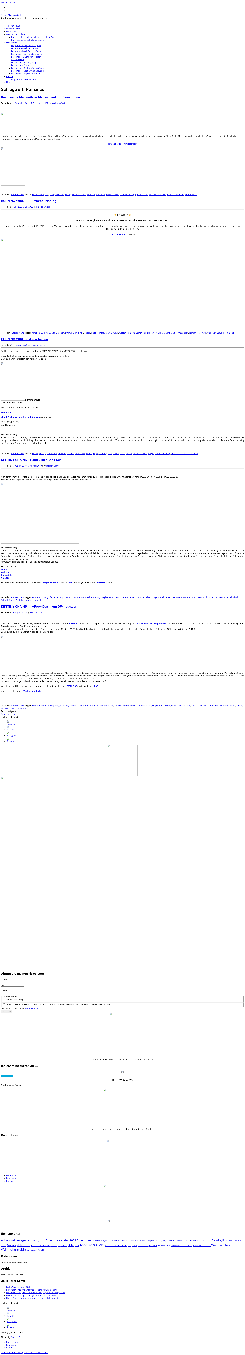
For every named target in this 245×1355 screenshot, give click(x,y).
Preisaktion (182, 332)
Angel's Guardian (110, 1240)
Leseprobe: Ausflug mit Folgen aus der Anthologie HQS (32, 1295)
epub (93, 597)
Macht (167, 332)
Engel (94, 332)
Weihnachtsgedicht (13, 1249)
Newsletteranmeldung (14, 999)
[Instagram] (12, 735)
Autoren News (13, 25)
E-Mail (4, 991)
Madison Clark (13, 28)
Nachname (5, 985)
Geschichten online (15, 34)
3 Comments (191, 194)
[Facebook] (11, 724)
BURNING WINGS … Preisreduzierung (28, 201)
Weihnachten (112, 194)
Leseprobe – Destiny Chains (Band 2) (28, 68)
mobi (129, 1246)
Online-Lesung (18, 59)
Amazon (36, 332)
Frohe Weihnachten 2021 (18, 1287)
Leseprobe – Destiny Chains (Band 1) (28, 70)
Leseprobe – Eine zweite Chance (26, 54)
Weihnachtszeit (32, 1250)
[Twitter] (10, 729)
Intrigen (147, 332)
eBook (87, 332)
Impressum (11, 1178)
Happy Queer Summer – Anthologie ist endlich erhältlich (33, 1298)
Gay (46, 194)
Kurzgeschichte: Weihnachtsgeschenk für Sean (33, 37)
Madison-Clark (58, 103)
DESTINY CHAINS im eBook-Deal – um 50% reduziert (39, 606)
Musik (194, 597)
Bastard (129, 1241)
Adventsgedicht (21, 1240)
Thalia (12, 600)
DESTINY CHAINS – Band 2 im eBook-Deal (31, 460)
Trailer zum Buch (32, 691)
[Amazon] (11, 741)
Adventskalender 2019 (61, 1240)
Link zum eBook (118, 234)
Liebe (160, 332)
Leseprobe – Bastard (21, 65)
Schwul (202, 332)
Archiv (4, 1274)
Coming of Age (48, 597)
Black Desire (38, 194)
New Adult (202, 597)
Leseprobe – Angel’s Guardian (25, 73)
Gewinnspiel (14, 1245)
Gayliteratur (107, 597)
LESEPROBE (71, 686)
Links (8, 82)
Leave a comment (225, 332)
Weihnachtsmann (175, 194)
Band (43, 705)
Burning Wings (48, 332)
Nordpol (91, 194)
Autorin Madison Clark (11, 15)
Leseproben (12, 42)
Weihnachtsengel (128, 194)
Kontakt (10, 1181)
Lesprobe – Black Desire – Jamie (26, 45)
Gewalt (117, 597)
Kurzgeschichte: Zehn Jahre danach (28, 39)
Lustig (68, 194)
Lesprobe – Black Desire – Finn (25, 48)
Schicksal (233, 597)
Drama (68, 332)
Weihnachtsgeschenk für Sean (151, 194)
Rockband (213, 597)
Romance (100, 194)
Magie (173, 332)
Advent (6, 1240)
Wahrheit (211, 332)
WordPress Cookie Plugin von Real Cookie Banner (24, 1352)
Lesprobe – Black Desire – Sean (26, 51)
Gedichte (237, 1241)
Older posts (8, 714)
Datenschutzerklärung (32, 1008)
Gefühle (114, 332)
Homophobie (128, 597)
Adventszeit (85, 1240)
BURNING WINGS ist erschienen (24, 339)
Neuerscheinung (162, 453)
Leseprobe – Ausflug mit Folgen (26, 56)
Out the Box (16, 1337)
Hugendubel (7, 575)
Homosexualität (134, 332)
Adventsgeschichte (39, 1241)
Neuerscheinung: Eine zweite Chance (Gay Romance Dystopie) (35, 1292)
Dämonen (52, 453)
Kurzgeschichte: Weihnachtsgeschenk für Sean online (40, 97)
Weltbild (19, 600)
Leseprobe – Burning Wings (24, 62)
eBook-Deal (84, 597)
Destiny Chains (63, 597)
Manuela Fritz (110, 1246)
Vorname (4, 979)
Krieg (154, 332)
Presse (9, 76)
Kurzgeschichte (57, 194)
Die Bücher (11, 31)
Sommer (203, 1246)
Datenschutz (12, 1175)
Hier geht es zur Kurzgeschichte (122, 143)
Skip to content (8, 2)
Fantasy (101, 332)
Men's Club (121, 1245)
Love (173, 597)
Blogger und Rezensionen (23, 79)
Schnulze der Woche (185, 1246)
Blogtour (151, 1240)
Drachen (60, 332)
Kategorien (6, 1262)
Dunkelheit (78, 332)
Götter (122, 332)
